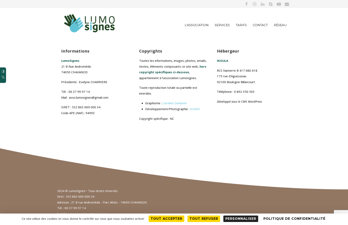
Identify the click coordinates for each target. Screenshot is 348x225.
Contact (260, 25)
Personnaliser (240, 219)
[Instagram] (255, 4)
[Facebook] (246, 4)
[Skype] (271, 4)
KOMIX (195, 109)
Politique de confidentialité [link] (294, 219)
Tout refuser (204, 219)
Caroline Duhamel (174, 103)
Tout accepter (166, 219)
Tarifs (241, 25)
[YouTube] (279, 4)
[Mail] (287, 4)
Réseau (280, 25)
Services (222, 25)
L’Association (197, 25)
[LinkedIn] (263, 4)
